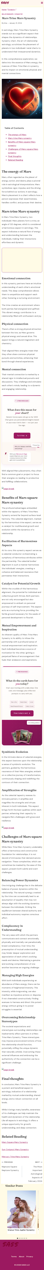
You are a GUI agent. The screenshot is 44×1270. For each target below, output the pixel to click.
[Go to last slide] (8, 1213)
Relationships (8, 14)
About (21, 1256)
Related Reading (15, 160)
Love (31, 702)
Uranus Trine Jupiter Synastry (21, 1230)
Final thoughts (14, 156)
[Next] (35, 1213)
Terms (14, 1256)
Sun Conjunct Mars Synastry (15, 1149)
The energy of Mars (17, 134)
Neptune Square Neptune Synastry (10, 1166)
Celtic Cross (29, 706)
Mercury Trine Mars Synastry (15, 1156)
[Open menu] (42, 2)
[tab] (17, 1238)
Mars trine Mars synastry (20, 138)
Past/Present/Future (17, 706)
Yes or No (14, 702)
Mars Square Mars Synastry (15, 1142)
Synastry (19, 14)
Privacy (29, 1256)
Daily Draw (23, 702)
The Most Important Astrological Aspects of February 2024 (35, 1171)
